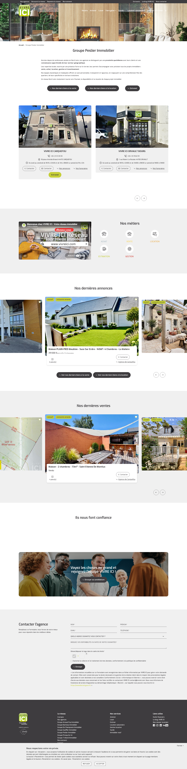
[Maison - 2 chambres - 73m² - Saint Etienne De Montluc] (92, 443)
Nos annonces (64, 168)
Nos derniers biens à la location (103, 88)
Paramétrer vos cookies (81, 759)
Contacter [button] (48, 168)
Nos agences (24, 1)
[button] (55, 151)
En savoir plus (66, 759)
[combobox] (119, 636)
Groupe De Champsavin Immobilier (69, 727)
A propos (60, 717)
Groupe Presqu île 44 (64, 735)
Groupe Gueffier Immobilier (67, 730)
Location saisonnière (136, 10)
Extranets (136, 1)
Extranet (133, 88)
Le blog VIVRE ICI (148, 1)
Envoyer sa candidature (94, 580)
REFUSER (86, 764)
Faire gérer (110, 10)
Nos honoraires (82, 168)
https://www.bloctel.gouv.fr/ (81, 685)
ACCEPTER (100, 764)
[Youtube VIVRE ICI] (165, 726)
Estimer (113, 722)
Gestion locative (116, 727)
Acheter (93, 10)
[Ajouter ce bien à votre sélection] (40, 302)
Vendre (85, 10)
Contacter (30, 168)
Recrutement (67, 1)
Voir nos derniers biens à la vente (75, 375)
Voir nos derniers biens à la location (113, 375)
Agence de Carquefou (126, 362)
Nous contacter (161, 1)
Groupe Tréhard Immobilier (67, 738)
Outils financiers (158, 717)
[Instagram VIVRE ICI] (157, 726)
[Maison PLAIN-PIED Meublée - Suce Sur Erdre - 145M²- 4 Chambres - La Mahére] (92, 326)
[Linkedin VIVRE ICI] (161, 726)
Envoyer (79, 667)
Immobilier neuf (115, 733)
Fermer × (180, 746)
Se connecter (166, 10)
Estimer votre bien (155, 10)
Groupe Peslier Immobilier (66, 733)
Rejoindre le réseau (54, 1)
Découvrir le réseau (38, 1)
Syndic (121, 10)
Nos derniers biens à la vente (64, 88)
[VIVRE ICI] (24, 10)
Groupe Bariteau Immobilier (67, 725)
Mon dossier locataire (160, 722)
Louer (101, 10)
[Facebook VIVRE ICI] (154, 726)
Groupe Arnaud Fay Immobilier (68, 722)
